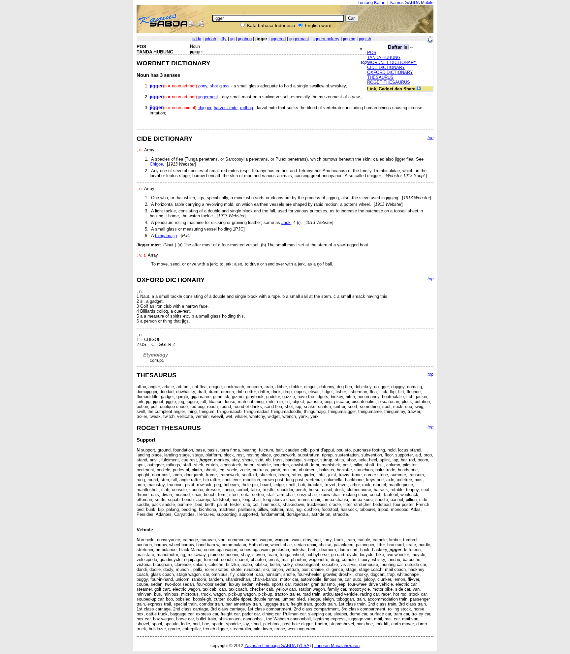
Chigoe (156, 164)
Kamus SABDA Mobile (411, 2)
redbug (246, 107)
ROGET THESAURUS (388, 82)
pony (202, 85)
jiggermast (299, 38)
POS (371, 52)
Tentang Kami (371, 2)
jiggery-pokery (326, 38)
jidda (196, 38)
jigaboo (245, 38)
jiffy (223, 38)
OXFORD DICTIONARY (390, 72)
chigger (204, 107)
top (364, 62)
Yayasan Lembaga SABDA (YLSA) (277, 645)
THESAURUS (380, 77)
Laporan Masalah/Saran (337, 645)
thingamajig (166, 235)
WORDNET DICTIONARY (392, 62)
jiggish (365, 38)
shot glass (220, 85)
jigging (349, 38)
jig (232, 38)
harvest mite (226, 107)
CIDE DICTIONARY (386, 67)
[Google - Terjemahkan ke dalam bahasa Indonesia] (430, 41)
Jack (286, 222)
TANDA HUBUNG (383, 57)
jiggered (278, 38)
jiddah (210, 38)
